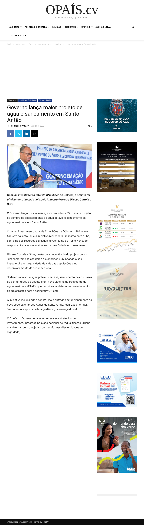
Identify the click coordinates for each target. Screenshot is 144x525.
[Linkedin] (26, 133)
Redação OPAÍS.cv (20, 125)
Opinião (85, 27)
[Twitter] (18, 133)
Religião (56, 27)
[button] (133, 27)
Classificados (16, 35)
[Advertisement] (72, 72)
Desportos (70, 27)
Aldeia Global (103, 27)
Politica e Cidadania (36, 27)
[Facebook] (10, 133)
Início (9, 44)
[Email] (34, 133)
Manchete (20, 44)
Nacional (14, 27)
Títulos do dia (45, 100)
